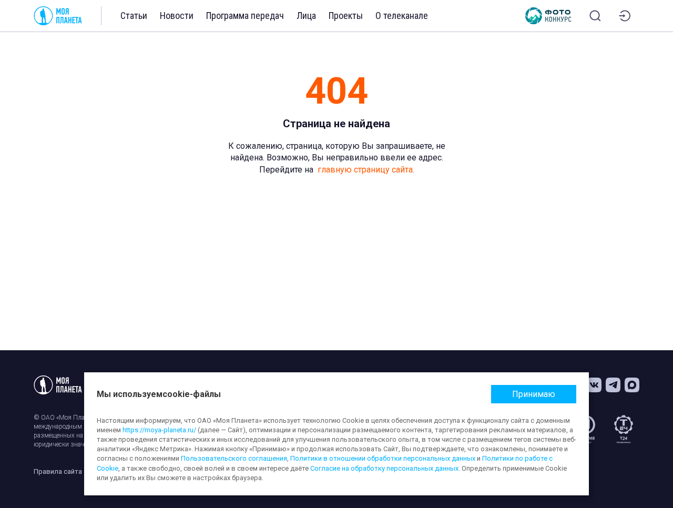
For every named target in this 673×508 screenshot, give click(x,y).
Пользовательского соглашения (234, 458)
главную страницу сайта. (366, 170)
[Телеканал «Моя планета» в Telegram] (613, 385)
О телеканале (401, 15)
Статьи (133, 15)
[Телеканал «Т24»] (623, 429)
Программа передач (245, 15)
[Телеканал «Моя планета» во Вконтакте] (594, 385)
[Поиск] (595, 16)
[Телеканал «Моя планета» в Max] (632, 385)
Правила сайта (58, 471)
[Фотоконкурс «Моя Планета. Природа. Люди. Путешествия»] (548, 16)
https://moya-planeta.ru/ (159, 430)
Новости (176, 15)
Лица (306, 15)
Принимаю (533, 394)
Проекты (346, 15)
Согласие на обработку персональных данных (384, 468)
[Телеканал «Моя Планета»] (58, 15)
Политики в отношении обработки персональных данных (382, 458)
